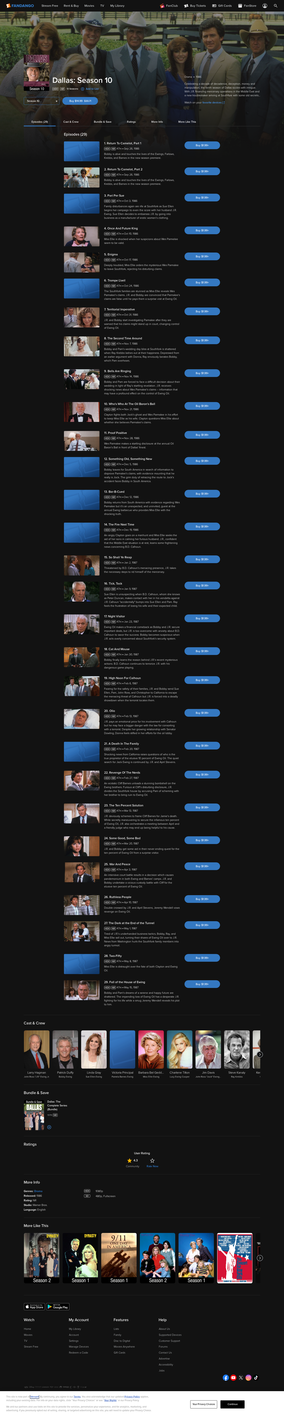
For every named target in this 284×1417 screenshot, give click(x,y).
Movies (28, 1335)
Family (117, 1335)
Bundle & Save (102, 121)
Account (74, 1335)
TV (25, 1341)
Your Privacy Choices (203, 1404)
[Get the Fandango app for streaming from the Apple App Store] (34, 1306)
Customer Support (169, 1341)
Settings (73, 1341)
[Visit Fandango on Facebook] (226, 1377)
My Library (75, 1329)
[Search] (275, 6)
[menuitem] (222, 6)
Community (132, 1166)
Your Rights (110, 1400)
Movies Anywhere (124, 1346)
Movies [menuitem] (89, 6)
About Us (164, 1329)
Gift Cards (119, 1352)
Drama (38, 1191)
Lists (116, 1329)
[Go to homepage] (20, 6)
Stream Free (31, 1346)
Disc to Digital (122, 1341)
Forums (163, 1346)
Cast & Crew (70, 121)
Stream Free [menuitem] (50, 6)
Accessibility (166, 1364)
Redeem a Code (78, 1352)
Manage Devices (79, 1346)
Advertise (164, 1358)
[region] (142, 1404)
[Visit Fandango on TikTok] (256, 1377)
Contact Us (165, 1352)
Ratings (131, 121)
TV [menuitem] (102, 6)
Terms (77, 1396)
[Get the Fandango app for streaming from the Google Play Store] (58, 1306)
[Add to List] (49, 1127)
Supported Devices (170, 1335)
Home (27, 1329)
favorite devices (212, 102)
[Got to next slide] (259, 1054)
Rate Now (152, 1166)
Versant (34, 1396)
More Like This (187, 121)
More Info (157, 121)
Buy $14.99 (83, 101)
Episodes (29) (39, 121)
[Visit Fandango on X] (241, 1377)
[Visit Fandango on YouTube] (233, 1377)
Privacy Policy (132, 1396)
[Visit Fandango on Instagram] (248, 1377)
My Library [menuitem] (117, 6)
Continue (233, 1404)
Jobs (161, 1370)
